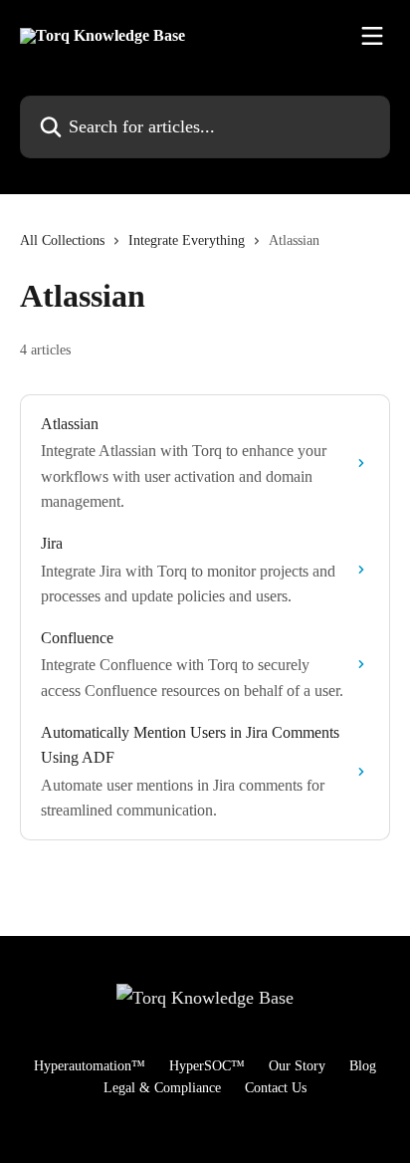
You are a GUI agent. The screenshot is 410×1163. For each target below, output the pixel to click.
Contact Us (276, 1087)
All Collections (62, 240)
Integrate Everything (186, 240)
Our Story (297, 1065)
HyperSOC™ (207, 1065)
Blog (362, 1065)
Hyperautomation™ (89, 1065)
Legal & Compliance (162, 1087)
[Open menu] (372, 36)
